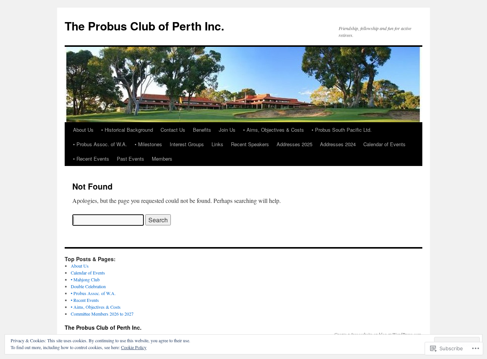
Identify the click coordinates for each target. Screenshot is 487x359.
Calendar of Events (384, 144)
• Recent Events (91, 158)
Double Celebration (88, 286)
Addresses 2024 (338, 144)
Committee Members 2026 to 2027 (102, 314)
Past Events (130, 158)
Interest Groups (187, 144)
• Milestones (148, 144)
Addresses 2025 (294, 144)
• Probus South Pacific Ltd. (342, 129)
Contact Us (173, 129)
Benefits (202, 129)
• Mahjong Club (85, 279)
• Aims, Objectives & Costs (273, 129)
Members (162, 158)
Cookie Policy (133, 347)
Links (217, 144)
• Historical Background (127, 129)
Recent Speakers (250, 144)
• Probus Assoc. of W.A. (100, 144)
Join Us (227, 129)
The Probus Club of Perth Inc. (144, 26)
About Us (83, 129)
